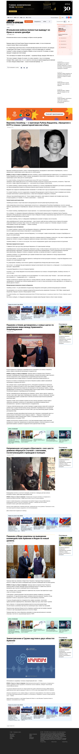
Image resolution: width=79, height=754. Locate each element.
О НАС (11, 732)
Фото (30, 736)
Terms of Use (54, 741)
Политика (12, 735)
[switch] (65, 22)
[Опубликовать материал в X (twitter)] (27, 67)
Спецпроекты (37, 21)
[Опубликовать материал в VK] (24, 67)
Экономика (12, 736)
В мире (8, 27)
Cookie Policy (64, 741)
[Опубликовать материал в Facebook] (21, 67)
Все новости (29, 21)
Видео (30, 735)
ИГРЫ (44, 21)
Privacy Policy (43, 741)
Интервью (31, 738)
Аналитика (31, 737)
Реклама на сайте (17, 732)
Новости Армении (33, 734)
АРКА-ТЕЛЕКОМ (13, 429)
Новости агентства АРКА (15, 304)
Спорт (11, 737)
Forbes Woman (48, 183)
